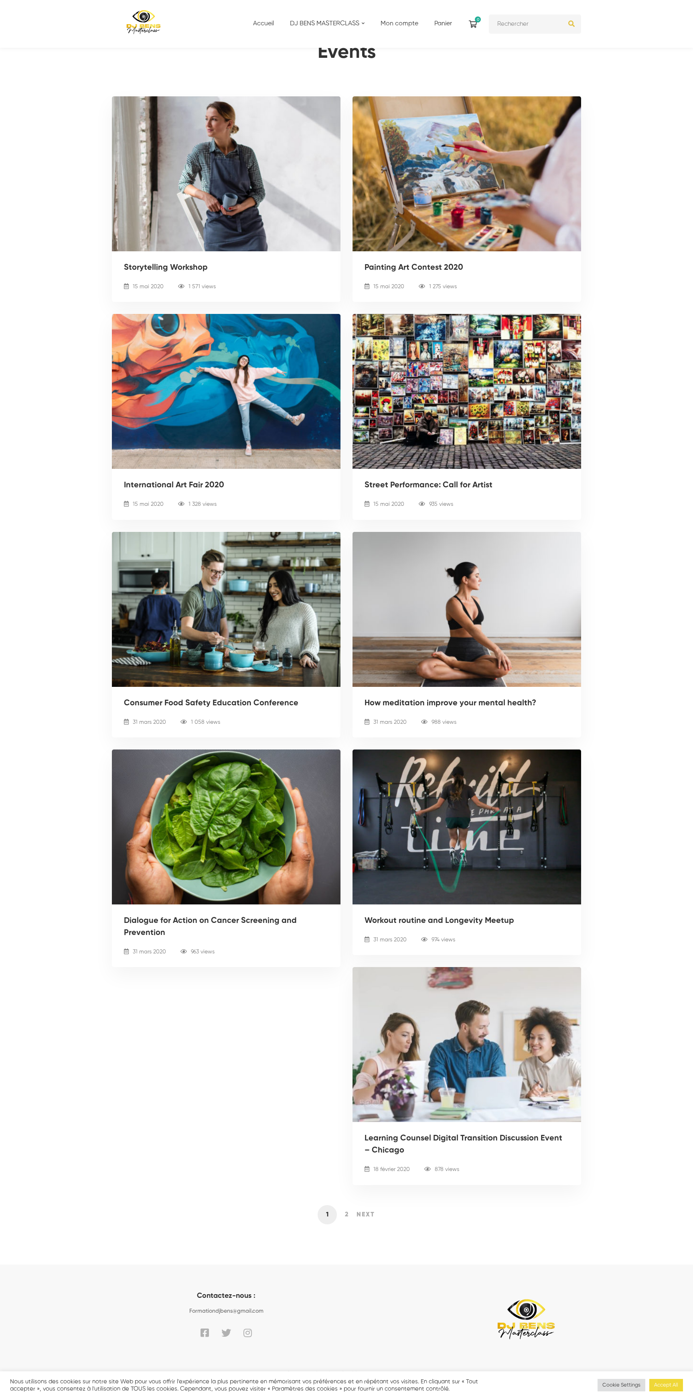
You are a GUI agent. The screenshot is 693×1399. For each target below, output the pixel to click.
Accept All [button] (666, 1385)
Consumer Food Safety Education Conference (211, 703)
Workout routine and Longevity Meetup (439, 921)
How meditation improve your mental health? (450, 703)
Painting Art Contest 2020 (414, 268)
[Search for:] (535, 24)
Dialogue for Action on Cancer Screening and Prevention (210, 927)
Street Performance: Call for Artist (428, 485)
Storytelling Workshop (166, 268)
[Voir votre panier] (475, 24)
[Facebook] (204, 1333)
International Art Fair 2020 (174, 485)
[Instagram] (247, 1333)
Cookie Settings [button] (621, 1385)
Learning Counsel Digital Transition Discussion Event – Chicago (463, 1144)
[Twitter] (226, 1333)
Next (366, 1215)
